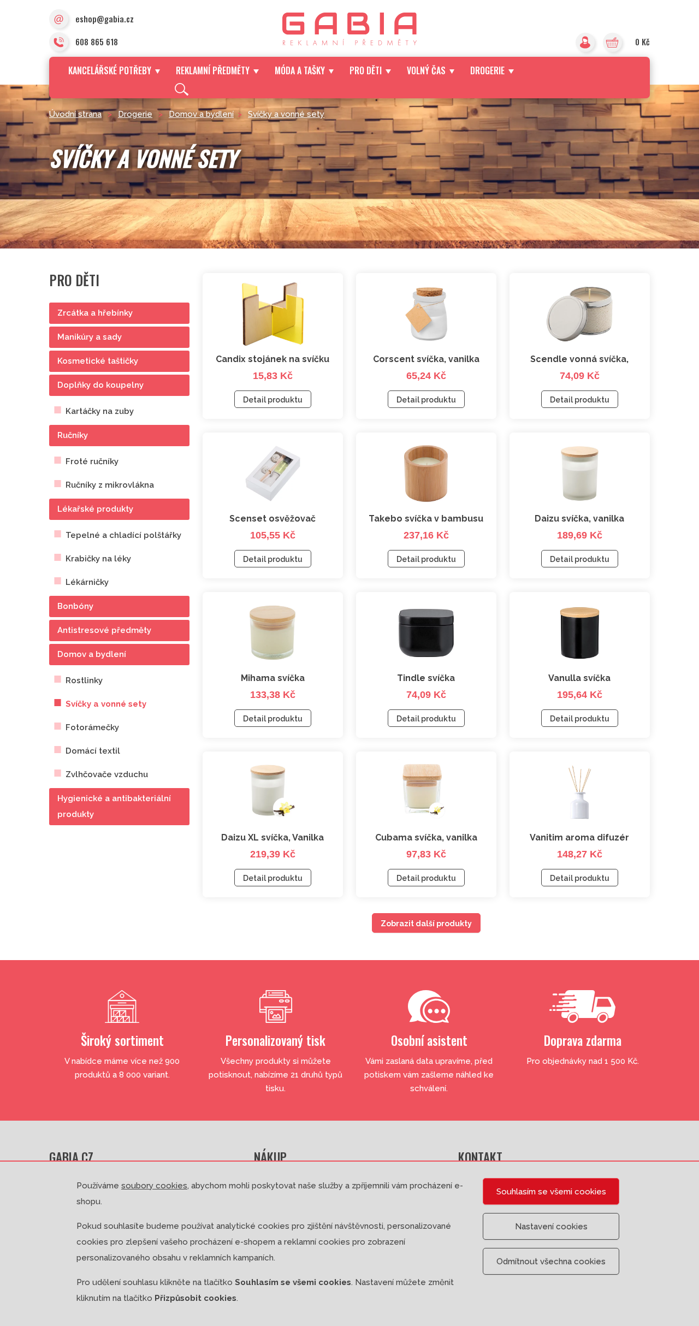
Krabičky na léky (98, 559)
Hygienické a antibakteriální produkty (114, 806)
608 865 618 (96, 41)
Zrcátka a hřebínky (95, 313)
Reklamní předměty (213, 70)
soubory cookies (154, 1186)
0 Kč (642, 41)
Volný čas (426, 70)
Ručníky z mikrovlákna (110, 485)
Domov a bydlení (201, 114)
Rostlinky (84, 680)
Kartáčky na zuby (100, 411)
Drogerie (487, 70)
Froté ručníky (92, 461)
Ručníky (72, 435)
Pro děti (366, 70)
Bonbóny (75, 606)
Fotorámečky (92, 727)
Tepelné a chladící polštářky (123, 535)
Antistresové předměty (104, 630)
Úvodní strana (75, 114)
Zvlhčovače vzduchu (107, 774)
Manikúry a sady (89, 337)
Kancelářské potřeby (109, 70)
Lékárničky (87, 582)
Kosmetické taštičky (97, 361)
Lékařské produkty (95, 509)
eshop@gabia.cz (104, 19)
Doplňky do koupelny (100, 385)
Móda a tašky (300, 70)
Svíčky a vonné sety (286, 114)
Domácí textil (93, 751)
